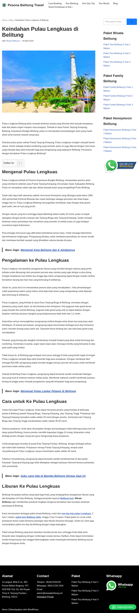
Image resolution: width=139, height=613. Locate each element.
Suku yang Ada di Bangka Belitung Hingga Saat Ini (53, 475)
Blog (115, 3)
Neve (4, 609)
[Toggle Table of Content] (18, 163)
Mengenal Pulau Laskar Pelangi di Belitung (48, 391)
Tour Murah (104, 3)
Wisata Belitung (13, 41)
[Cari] (132, 22)
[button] (72, 7)
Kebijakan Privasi (45, 597)
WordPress (33, 609)
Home (4, 20)
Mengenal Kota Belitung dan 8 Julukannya (47, 249)
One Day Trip (88, 3)
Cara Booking (55, 3)
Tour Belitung (71, 3)
